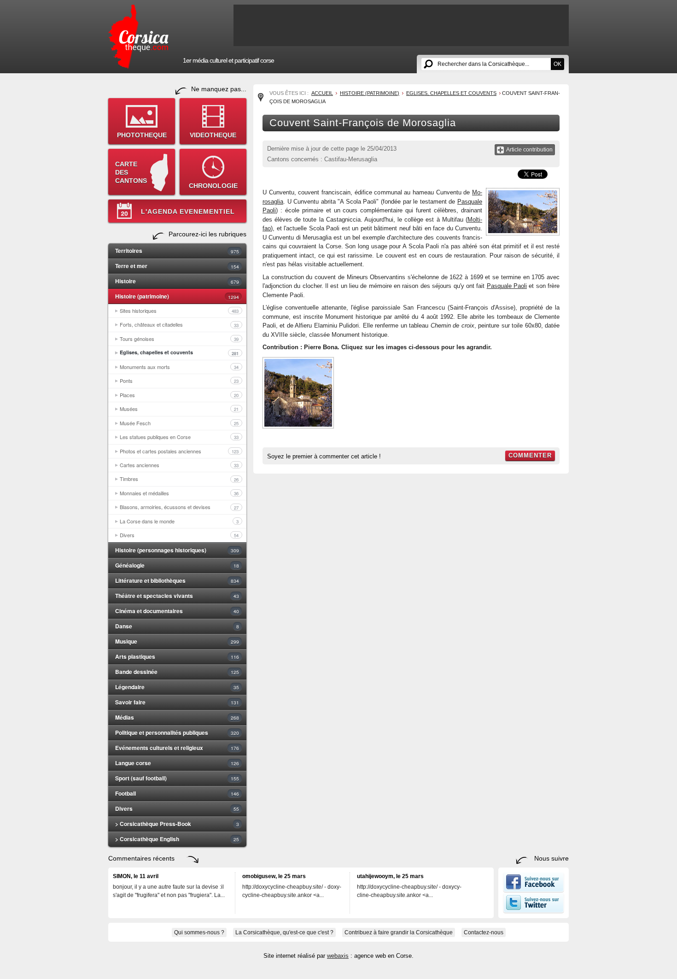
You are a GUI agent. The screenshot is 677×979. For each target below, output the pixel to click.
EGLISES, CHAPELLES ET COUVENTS (451, 93)
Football (177, 793)
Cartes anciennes (179, 465)
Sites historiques (179, 310)
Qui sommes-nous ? (199, 932)
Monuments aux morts (179, 366)
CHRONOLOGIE (213, 185)
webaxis (338, 955)
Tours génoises (179, 338)
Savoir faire (177, 702)
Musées (179, 408)
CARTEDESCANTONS (131, 172)
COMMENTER (530, 455)
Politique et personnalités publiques (177, 732)
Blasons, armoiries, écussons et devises (179, 506)
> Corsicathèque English (177, 839)
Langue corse (177, 763)
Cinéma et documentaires (177, 611)
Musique (177, 641)
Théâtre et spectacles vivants (177, 596)
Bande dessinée (177, 672)
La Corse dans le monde (179, 521)
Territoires (177, 250)
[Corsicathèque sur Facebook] (533, 890)
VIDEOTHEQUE (213, 135)
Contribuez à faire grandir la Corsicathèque (398, 932)
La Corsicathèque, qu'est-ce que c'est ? (284, 932)
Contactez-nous (483, 932)
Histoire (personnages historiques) (177, 550)
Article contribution (529, 150)
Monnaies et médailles (179, 493)
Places (179, 395)
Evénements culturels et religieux (177, 748)
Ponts (179, 380)
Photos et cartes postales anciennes (179, 451)
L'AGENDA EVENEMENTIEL (188, 211)
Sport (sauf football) (177, 778)
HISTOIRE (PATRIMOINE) (369, 93)
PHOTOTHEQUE (142, 135)
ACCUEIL (322, 93)
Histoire (177, 281)
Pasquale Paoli (507, 285)
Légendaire (177, 687)
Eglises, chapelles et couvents (179, 352)
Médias (177, 717)
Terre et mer (177, 266)
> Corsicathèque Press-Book (177, 824)
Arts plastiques (177, 656)
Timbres (179, 478)
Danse (177, 626)
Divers (179, 535)
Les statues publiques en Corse (179, 436)
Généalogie (177, 565)
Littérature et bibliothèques (177, 580)
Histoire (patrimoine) (177, 296)
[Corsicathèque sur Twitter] (533, 911)
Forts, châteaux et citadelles (179, 324)
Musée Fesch (179, 423)
